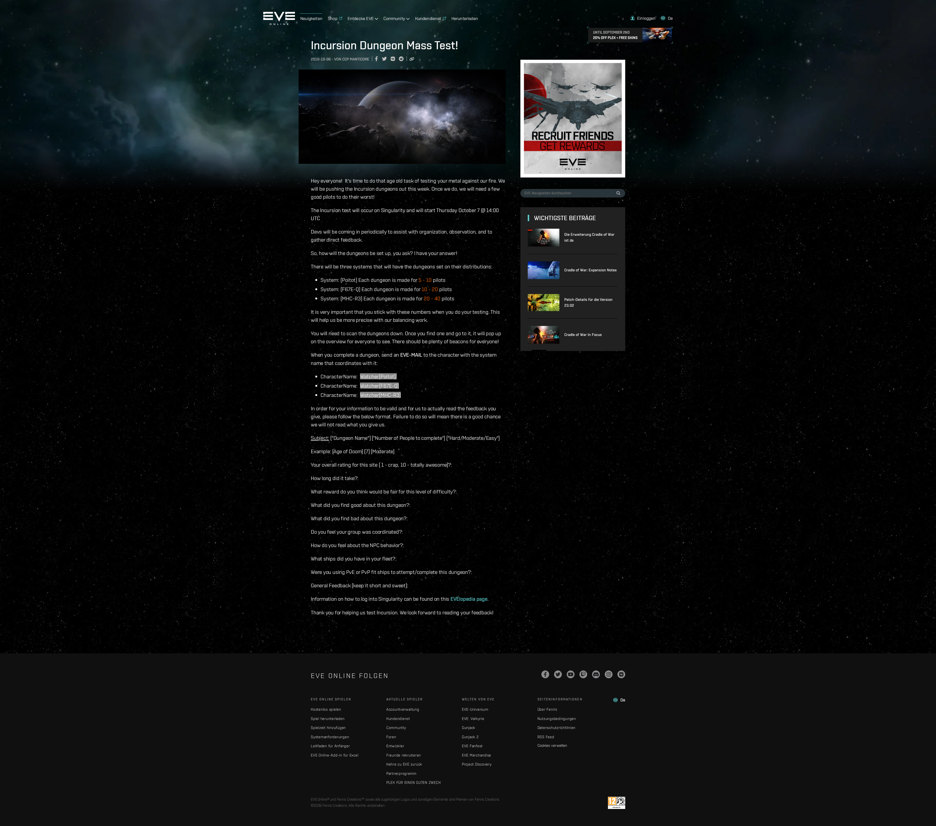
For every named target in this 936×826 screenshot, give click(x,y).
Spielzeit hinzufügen (328, 728)
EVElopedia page (469, 599)
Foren (391, 737)
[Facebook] (545, 674)
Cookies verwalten (552, 745)
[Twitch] (583, 674)
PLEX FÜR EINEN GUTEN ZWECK (413, 782)
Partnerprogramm (401, 773)
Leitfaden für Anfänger (330, 746)
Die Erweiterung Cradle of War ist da (589, 237)
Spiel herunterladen (327, 719)
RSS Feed (545, 737)
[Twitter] (558, 674)
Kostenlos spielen (326, 709)
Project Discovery (477, 764)
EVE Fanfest (472, 746)
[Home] (279, 23)
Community (396, 728)
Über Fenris (547, 709)
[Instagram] (609, 674)
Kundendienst (398, 719)
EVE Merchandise (476, 755)
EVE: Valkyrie (473, 719)
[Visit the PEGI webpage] (616, 803)
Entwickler (395, 746)
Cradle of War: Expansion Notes (590, 270)
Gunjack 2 (470, 737)
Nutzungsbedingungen (556, 719)
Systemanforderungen (330, 737)
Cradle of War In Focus (583, 334)
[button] (643, 18)
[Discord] (596, 674)
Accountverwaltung (402, 709)
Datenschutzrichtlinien (556, 728)
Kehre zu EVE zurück (404, 764)
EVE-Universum (475, 709)
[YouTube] (571, 674)
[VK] (621, 674)
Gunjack (468, 728)
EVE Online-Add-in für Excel (334, 755)
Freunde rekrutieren (403, 755)
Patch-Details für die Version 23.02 (588, 302)
